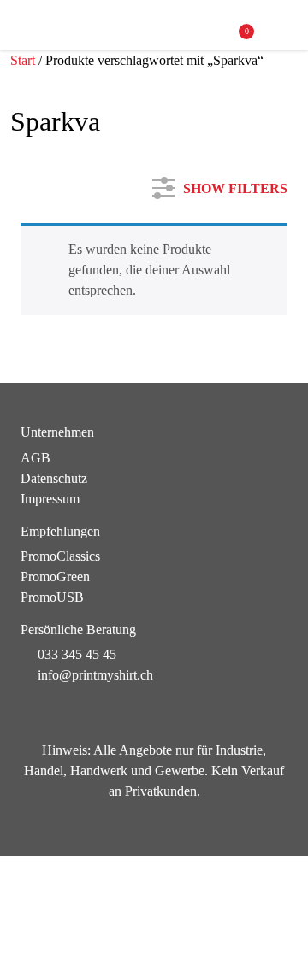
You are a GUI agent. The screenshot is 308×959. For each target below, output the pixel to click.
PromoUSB (52, 597)
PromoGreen (55, 576)
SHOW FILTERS (235, 185)
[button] (279, 26)
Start (22, 60)
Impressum (50, 498)
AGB (35, 457)
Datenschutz (54, 478)
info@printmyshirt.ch (95, 675)
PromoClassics (60, 556)
